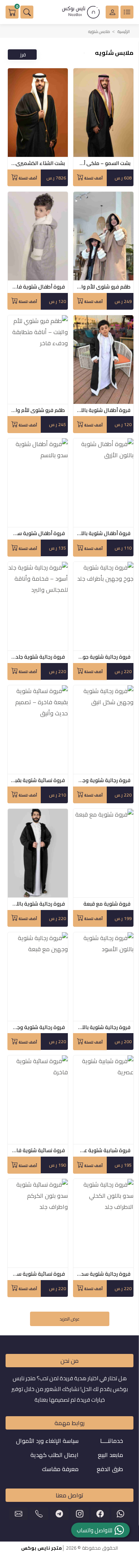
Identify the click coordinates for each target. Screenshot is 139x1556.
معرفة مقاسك (60, 1468)
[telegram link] (59, 1513)
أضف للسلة (93, 178)
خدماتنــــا (111, 1440)
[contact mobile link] (39, 1513)
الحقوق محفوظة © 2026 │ (69, 1547)
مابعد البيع (110, 1454)
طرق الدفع (110, 1468)
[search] (26, 12)
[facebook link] (100, 1513)
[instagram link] (79, 1513)
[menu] (126, 12)
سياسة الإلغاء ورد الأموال (47, 1440)
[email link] (18, 1513)
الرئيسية (124, 31)
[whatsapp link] (120, 1513)
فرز (23, 54)
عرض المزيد (70, 1319)
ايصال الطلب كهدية (54, 1454)
